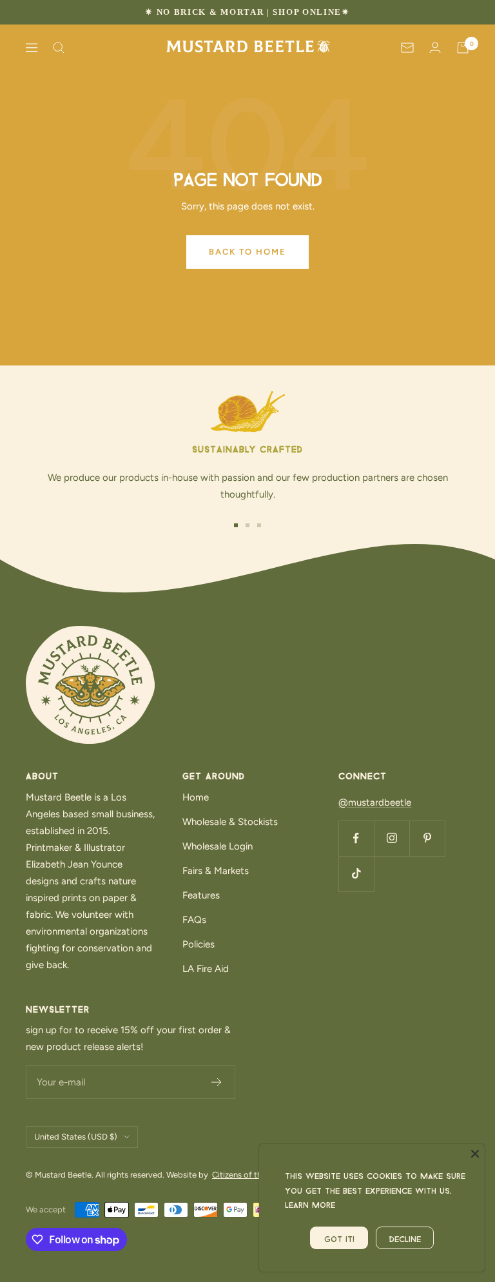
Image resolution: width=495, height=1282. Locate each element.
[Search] (58, 47)
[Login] (435, 47)
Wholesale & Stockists (230, 822)
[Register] (216, 1082)
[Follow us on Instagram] (391, 838)
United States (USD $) (75, 1136)
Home (195, 797)
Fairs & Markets (215, 871)
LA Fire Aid (205, 969)
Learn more (310, 1204)
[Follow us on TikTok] (356, 873)
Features (201, 895)
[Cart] (462, 47)
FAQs (194, 920)
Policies (198, 944)
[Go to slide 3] (259, 525)
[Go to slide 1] (236, 525)
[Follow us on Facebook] (356, 838)
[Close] (475, 1153)
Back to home (247, 252)
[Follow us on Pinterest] (427, 838)
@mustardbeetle (374, 802)
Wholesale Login (217, 846)
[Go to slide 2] (247, 525)
